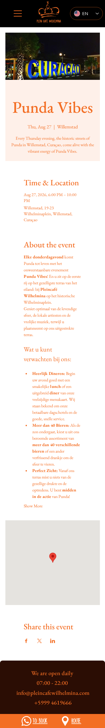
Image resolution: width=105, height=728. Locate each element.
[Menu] (18, 13)
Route (76, 720)
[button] (26, 721)
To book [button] (40, 720)
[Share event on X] (39, 641)
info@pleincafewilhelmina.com (52, 693)
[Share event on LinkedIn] (52, 641)
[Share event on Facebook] (26, 641)
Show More (33, 506)
